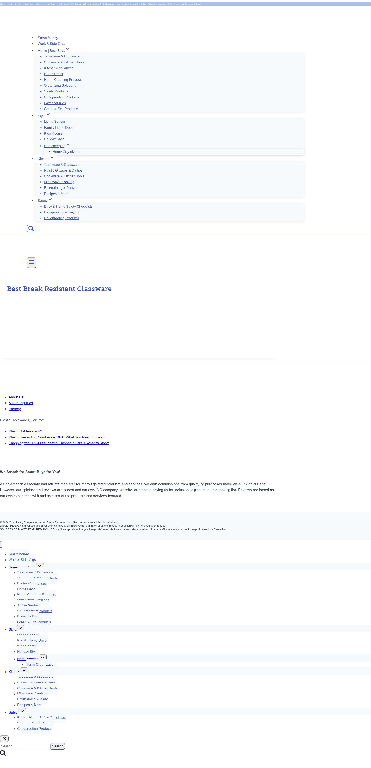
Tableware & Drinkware (62, 56)
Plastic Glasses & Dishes (63, 170)
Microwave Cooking (59, 182)
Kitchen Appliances (58, 68)
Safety (13, 712)
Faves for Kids (55, 103)
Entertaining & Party (59, 188)
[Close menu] (1, 544)
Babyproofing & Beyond (62, 212)
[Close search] (4, 738)
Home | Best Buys (22, 567)
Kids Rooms (53, 133)
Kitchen (14, 672)
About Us (16, 397)
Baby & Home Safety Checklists (68, 206)
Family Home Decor (59, 127)
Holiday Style (54, 139)
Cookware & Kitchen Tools (64, 62)
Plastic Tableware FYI (26, 431)
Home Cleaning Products (63, 80)
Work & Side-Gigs (51, 43)
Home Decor (53, 74)
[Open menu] (31, 262)
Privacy (15, 409)
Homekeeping (28, 659)
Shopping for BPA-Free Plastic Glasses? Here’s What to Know (59, 443)
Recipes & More (56, 194)
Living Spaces (55, 121)
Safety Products (56, 91)
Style (12, 629)
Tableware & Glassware (62, 164)
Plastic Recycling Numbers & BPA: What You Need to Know (56, 437)
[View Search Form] (31, 228)
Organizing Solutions (60, 85)
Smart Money (48, 38)
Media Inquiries (21, 403)
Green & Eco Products (61, 109)
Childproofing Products (61, 97)
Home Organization (67, 152)
